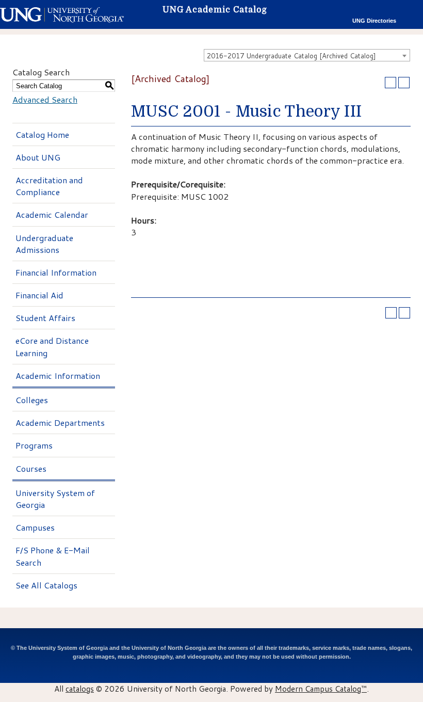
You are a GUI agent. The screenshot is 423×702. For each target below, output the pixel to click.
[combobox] (307, 55)
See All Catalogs (46, 585)
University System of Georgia (55, 498)
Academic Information (57, 375)
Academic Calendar (51, 214)
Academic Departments (60, 422)
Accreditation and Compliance (49, 186)
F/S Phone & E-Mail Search (52, 556)
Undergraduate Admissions (44, 244)
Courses (30, 468)
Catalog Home (42, 134)
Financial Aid (39, 295)
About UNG (37, 157)
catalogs (80, 688)
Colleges (31, 400)
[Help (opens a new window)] (404, 82)
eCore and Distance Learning (52, 346)
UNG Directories (374, 21)
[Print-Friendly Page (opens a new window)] (390, 82)
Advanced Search (44, 99)
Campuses (35, 527)
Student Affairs (45, 318)
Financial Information (55, 272)
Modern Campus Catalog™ (321, 688)
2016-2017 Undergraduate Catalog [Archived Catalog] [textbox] (291, 55)
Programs (34, 445)
